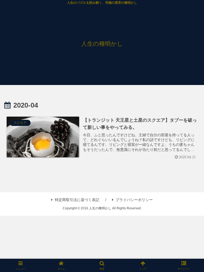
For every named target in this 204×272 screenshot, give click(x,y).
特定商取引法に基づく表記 (77, 200)
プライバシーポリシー (134, 200)
